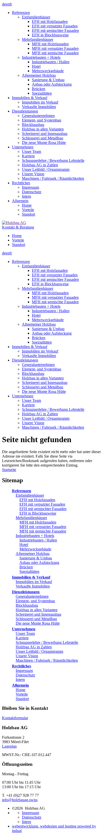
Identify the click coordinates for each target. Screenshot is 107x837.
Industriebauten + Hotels (35, 536)
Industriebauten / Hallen (38, 540)
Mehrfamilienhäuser (31, 518)
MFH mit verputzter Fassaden (42, 527)
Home (20, 690)
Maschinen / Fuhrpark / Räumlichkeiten (47, 660)
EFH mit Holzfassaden (37, 500)
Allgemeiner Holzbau (33, 553)
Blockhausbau (27, 605)
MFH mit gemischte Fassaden (42, 531)
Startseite (9, 470)
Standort (22, 699)
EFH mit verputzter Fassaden (42, 504)
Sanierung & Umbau (35, 558)
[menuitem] (58, 53)
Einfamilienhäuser (30, 495)
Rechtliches (21, 666)
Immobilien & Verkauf (31, 577)
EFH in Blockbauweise (37, 513)
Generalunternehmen (32, 596)
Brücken (26, 567)
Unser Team (25, 633)
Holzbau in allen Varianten (36, 610)
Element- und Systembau (35, 601)
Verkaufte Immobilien (33, 586)
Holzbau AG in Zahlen (34, 647)
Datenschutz (25, 675)
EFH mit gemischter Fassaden (42, 509)
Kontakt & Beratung (18, 227)
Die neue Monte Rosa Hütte (38, 623)
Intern (20, 679)
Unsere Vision (27, 656)
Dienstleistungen (26, 592)
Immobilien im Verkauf (34, 582)
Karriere (22, 638)
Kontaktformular (15, 718)
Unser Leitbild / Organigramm (39, 651)
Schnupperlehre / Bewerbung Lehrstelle (47, 642)
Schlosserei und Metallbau (36, 619)
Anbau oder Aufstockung (39, 562)
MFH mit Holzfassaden (37, 522)
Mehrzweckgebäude (35, 549)
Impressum (24, 670)
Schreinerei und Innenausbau (38, 614)
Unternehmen (23, 629)
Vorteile (22, 694)
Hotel (23, 544)
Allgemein (20, 685)
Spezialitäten (29, 571)
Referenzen (21, 491)
